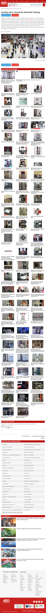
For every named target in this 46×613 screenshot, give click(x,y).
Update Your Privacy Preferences (11, 611)
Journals (22, 588)
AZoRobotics (5, 576)
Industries (30, 582)
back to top (40, 598)
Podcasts (29, 585)
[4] (8, 552)
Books (21, 581)
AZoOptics (5, 579)
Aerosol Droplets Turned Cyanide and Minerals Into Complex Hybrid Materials (29, 549)
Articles (21, 576)
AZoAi (12, 578)
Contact (37, 581)
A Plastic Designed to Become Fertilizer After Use (29, 528)
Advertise (37, 582)
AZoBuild (4, 581)
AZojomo (29, 584)
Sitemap (37, 589)
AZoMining (5, 582)
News (21, 575)
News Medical (14, 579)
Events (21, 585)
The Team (30, 590)
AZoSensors (13, 575)
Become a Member (39, 578)
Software (22, 590)
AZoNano (5, 575)
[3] (8, 542)
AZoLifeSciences (14, 581)
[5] (8, 563)
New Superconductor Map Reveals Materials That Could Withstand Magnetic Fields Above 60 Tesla (31, 539)
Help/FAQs (30, 588)
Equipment (22, 579)
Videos (21, 584)
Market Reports (31, 578)
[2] (8, 532)
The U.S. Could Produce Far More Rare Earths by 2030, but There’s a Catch (30, 560)
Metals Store (22, 587)
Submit (42, 438)
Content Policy (38, 591)
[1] (8, 522)
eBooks (21, 582)
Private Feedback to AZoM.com (38, 436)
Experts (29, 587)
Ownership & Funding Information (38, 594)
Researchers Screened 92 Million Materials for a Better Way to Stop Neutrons (30, 519)
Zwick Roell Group (31, 19)
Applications (30, 581)
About (37, 575)
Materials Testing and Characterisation (14, 8)
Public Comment (26, 436)
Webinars (30, 575)
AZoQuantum (13, 576)
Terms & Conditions (38, 585)
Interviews (30, 576)
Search (37, 576)
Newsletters (38, 579)
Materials (30, 579)
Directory (22, 1)
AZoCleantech (5, 578)
